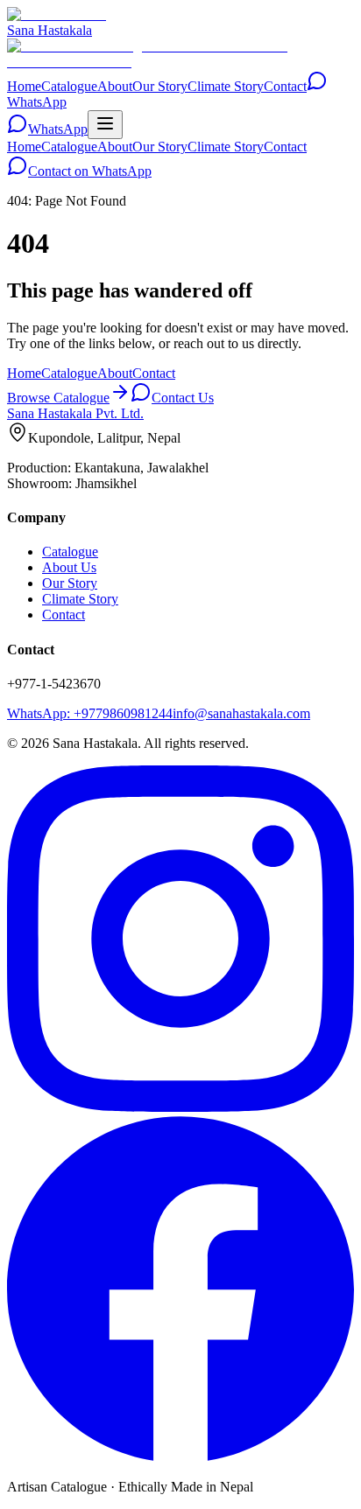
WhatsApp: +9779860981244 (90, 713)
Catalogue (69, 86)
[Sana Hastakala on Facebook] (180, 1457)
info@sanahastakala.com (241, 713)
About (114, 86)
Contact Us (183, 397)
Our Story (160, 86)
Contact (285, 86)
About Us (69, 567)
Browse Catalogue (58, 397)
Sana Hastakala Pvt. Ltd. (75, 413)
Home (24, 86)
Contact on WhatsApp (90, 171)
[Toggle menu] (105, 124)
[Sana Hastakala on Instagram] (180, 1107)
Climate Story (226, 86)
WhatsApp (58, 129)
